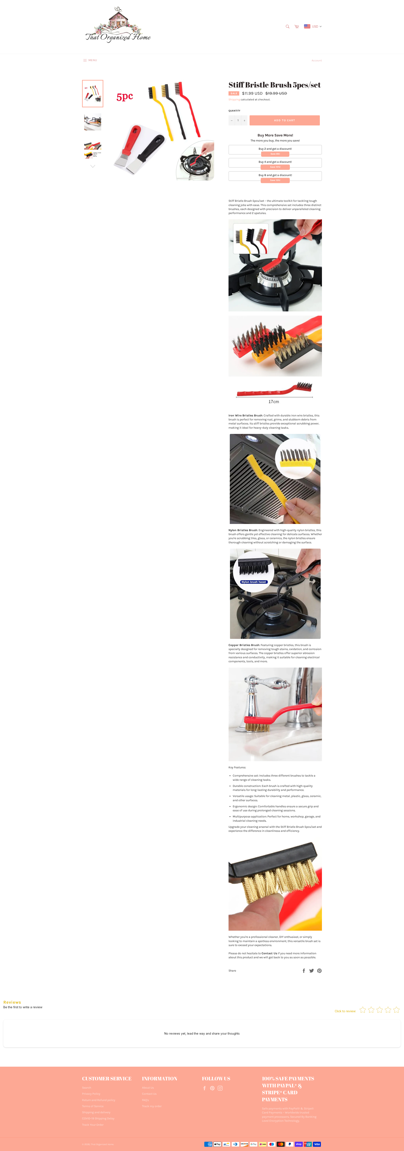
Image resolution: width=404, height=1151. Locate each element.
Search (86, 1087)
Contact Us (149, 1094)
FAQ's (145, 1100)
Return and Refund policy (98, 1100)
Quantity (234, 110)
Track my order (152, 1106)
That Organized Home (102, 1144)
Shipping (234, 99)
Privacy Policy (91, 1094)
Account (317, 60)
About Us (148, 1087)
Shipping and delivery (96, 1112)
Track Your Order (93, 1125)
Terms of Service (93, 1106)
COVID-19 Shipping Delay (98, 1118)
